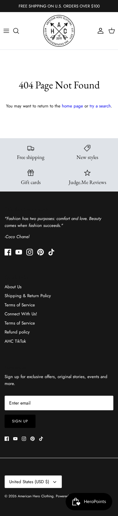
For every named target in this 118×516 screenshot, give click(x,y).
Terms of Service (20, 305)
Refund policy (17, 332)
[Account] (99, 30)
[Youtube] (18, 252)
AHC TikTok (15, 341)
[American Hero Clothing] (59, 31)
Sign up (20, 421)
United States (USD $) (29, 482)
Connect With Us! (21, 314)
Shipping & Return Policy (28, 296)
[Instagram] (29, 252)
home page (72, 106)
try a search (100, 106)
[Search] (19, 30)
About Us (13, 287)
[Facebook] (8, 252)
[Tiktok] (51, 252)
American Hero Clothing (36, 496)
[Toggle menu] (6, 30)
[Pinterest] (40, 252)
